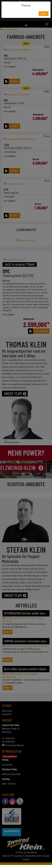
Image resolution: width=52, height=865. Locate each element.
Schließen (43, 13)
